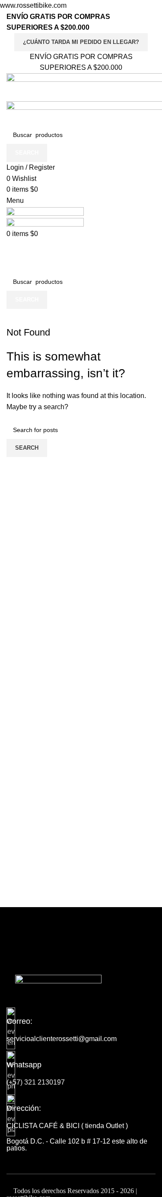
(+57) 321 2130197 (35, 1082)
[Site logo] (45, 211)
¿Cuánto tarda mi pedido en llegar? (81, 42)
